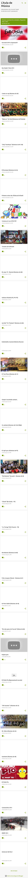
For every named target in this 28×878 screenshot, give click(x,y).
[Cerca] (22, 3)
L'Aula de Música (6, 4)
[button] (25, 48)
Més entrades (14, 870)
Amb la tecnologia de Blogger (15, 876)
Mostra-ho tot (6, 23)
